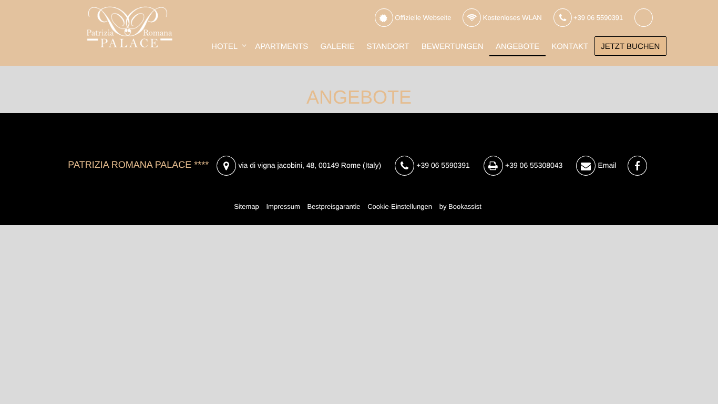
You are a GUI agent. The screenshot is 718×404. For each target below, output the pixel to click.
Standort (388, 46)
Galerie (337, 46)
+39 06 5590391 (597, 18)
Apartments (281, 46)
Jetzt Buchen (630, 46)
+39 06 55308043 (532, 165)
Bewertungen (453, 46)
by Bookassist (460, 206)
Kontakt (569, 46)
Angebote (517, 46)
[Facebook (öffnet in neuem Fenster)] (637, 166)
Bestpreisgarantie (333, 206)
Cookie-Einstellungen (399, 206)
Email (606, 165)
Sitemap (246, 206)
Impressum (283, 206)
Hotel (224, 46)
